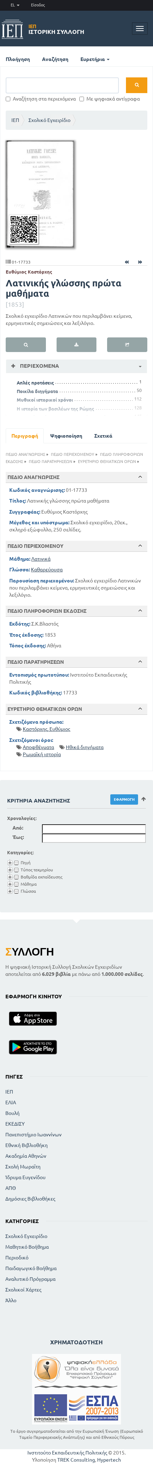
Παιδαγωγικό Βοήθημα (31, 1268)
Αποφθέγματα (38, 747)
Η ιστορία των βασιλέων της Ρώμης (55, 408)
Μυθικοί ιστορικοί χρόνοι (45, 399)
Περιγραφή (24, 436)
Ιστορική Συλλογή (56, 29)
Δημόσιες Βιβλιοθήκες (30, 1199)
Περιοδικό (16, 1257)
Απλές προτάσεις (35, 382)
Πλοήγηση (18, 59)
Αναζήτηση (55, 59)
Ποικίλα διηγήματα (37, 391)
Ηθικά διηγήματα (85, 747)
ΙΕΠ (15, 120)
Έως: (18, 837)
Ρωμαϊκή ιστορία (42, 754)
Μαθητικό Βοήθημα (27, 1247)
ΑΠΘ (10, 1188)
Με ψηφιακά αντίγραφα (113, 99)
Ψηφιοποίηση (66, 436)
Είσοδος (38, 5)
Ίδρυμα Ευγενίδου (25, 1177)
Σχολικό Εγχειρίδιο (49, 120)
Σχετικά (103, 436)
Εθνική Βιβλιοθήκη (26, 1145)
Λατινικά (41, 559)
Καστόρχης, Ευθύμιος (46, 729)
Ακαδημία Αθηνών (25, 1156)
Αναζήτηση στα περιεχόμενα (44, 99)
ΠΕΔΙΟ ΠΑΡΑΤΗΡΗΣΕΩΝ (50, 461)
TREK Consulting (76, 1460)
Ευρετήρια (93, 59)
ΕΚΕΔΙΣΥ (15, 1124)
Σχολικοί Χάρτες (23, 1290)
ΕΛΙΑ (10, 1102)
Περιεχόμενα (39, 366)
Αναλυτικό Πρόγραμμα (30, 1279)
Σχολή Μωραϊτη (23, 1167)
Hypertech (109, 1460)
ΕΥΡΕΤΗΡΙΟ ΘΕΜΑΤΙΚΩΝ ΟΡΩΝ (107, 461)
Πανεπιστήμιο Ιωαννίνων (33, 1134)
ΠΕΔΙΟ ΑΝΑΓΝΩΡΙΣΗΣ (25, 454)
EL (13, 5)
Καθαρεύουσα (47, 569)
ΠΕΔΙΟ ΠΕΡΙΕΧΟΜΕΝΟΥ (72, 454)
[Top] (140, 477)
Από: (17, 828)
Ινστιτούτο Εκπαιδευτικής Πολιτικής (67, 1453)
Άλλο (10, 1300)
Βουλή (12, 1113)
